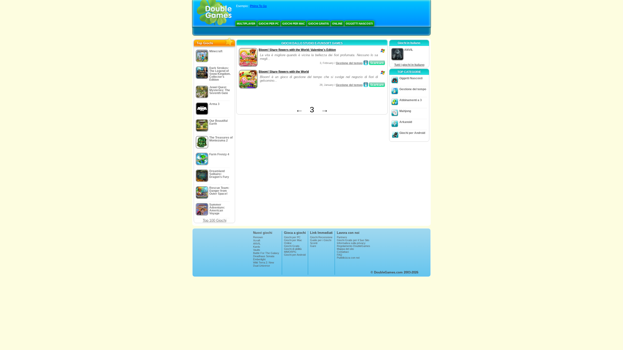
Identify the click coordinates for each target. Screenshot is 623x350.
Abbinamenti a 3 (410, 100)
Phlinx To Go (258, 6)
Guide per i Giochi (320, 240)
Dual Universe (261, 265)
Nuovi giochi (262, 233)
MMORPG (290, 251)
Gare (313, 246)
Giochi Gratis (318, 23)
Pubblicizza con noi (348, 257)
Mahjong (405, 111)
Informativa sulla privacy (351, 243)
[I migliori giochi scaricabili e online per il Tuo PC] (214, 13)
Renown (258, 237)
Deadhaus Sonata (263, 256)
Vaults (256, 249)
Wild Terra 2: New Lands (263, 264)
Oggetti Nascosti (359, 23)
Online (337, 23)
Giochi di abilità (293, 248)
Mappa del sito (345, 248)
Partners (342, 237)
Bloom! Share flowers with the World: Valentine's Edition (297, 50)
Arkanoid (405, 122)
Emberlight (259, 259)
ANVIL (257, 243)
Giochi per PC (269, 23)
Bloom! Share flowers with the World (284, 71)
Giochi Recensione (321, 237)
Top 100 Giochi (214, 220)
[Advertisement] (295, 98)
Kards (256, 246)
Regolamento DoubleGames (353, 246)
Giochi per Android (412, 133)
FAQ (339, 254)
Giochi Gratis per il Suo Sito (353, 240)
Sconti (313, 243)
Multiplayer (246, 23)
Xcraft (256, 240)
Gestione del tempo (349, 63)
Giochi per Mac (293, 23)
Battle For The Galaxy (266, 253)
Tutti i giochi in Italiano (409, 65)
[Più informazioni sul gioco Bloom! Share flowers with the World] (365, 84)
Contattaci (343, 251)
